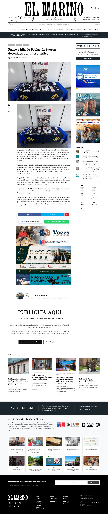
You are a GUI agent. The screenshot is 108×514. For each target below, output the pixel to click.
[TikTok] (15, 506)
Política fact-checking (39, 502)
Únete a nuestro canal (58, 221)
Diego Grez (29, 295)
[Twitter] (95, 7)
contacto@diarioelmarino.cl (31, 342)
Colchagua (40, 372)
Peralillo (19, 45)
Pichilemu (93, 376)
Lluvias (45, 372)
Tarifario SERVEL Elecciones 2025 (40, 507)
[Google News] (18, 506)
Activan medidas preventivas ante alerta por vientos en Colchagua (42, 377)
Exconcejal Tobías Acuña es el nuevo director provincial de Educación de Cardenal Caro (91, 170)
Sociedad (23, 376)
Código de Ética (54, 498)
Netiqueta (66, 498)
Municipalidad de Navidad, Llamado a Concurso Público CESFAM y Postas (90, 176)
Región (57, 374)
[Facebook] (92, 7)
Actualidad (11, 45)
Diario (37, 496)
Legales (38, 498)
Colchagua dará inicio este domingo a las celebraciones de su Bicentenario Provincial (91, 163)
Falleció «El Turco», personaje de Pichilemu (88, 380)
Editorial (52, 496)
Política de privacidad (66, 502)
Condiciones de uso (54, 502)
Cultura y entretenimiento (68, 373)
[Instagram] (98, 7)
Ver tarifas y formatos (52, 342)
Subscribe (92, 482)
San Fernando (17, 376)
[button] (9, 29)
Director (65, 496)
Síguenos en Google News (32, 221)
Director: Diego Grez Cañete (86, 498)
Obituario (87, 376)
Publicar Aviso (88, 58)
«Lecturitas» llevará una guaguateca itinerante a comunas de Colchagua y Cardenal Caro (64, 380)
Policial (26, 45)
